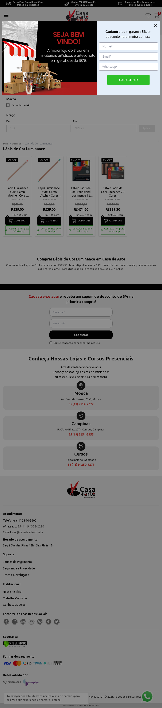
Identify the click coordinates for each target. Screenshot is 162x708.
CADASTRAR (128, 80)
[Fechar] (155, 25)
